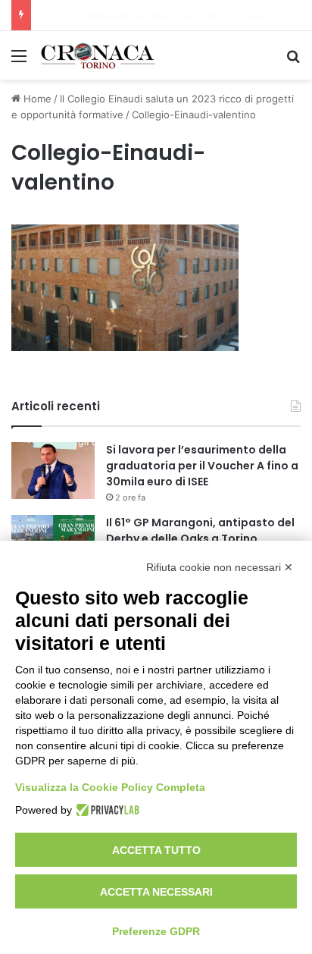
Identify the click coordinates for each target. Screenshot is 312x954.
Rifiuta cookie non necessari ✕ (219, 567)
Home (35, 99)
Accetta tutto (156, 850)
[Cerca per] (293, 61)
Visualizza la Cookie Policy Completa (110, 787)
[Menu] (19, 61)
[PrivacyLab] (105, 809)
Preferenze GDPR (156, 931)
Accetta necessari (156, 892)
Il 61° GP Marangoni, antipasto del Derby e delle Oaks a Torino (200, 530)
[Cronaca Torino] (98, 55)
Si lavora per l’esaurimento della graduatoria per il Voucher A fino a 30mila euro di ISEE (202, 465)
